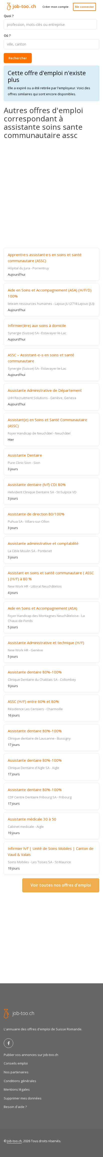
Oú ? (7, 35)
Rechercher (17, 58)
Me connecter (84, 7)
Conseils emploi (16, 1063)
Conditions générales (20, 1081)
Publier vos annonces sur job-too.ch (31, 1054)
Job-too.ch (14, 1141)
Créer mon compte (55, 7)
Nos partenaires (16, 1072)
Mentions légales (17, 1089)
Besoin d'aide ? (15, 1106)
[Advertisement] (51, 193)
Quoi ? (9, 16)
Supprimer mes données (23, 1098)
